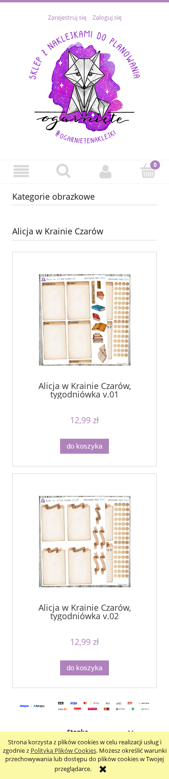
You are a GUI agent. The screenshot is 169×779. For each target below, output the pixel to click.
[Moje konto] (105, 171)
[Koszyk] (148, 170)
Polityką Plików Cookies (63, 750)
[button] (21, 171)
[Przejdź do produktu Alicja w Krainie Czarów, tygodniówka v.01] (84, 320)
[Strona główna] (84, 85)
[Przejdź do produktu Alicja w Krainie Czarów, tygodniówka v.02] (84, 541)
